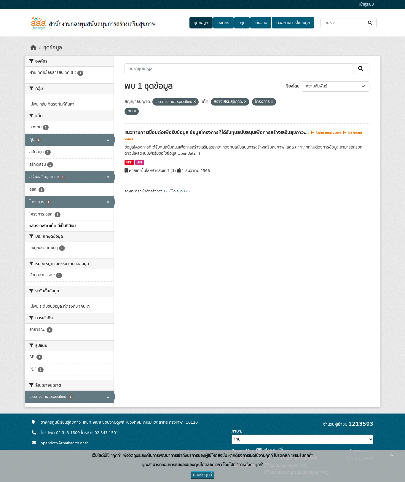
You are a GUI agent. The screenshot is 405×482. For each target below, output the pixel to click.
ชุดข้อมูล (201, 23)
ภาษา (236, 431)
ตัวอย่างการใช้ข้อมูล (293, 23)
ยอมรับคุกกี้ (202, 475)
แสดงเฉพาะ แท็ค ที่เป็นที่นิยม (52, 226)
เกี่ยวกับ (261, 23)
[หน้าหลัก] (33, 48)
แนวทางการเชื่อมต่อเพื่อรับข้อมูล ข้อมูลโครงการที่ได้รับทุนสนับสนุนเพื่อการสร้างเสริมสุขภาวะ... (217, 132)
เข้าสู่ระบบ (366, 4)
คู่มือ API (182, 191)
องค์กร (223, 23)
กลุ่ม (241, 23)
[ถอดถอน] (195, 102)
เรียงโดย (292, 86)
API (139, 162)
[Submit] (370, 23)
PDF (129, 162)
